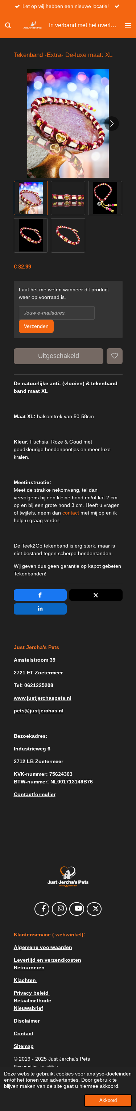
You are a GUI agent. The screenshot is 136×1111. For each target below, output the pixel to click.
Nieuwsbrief (28, 1008)
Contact (23, 1033)
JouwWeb (48, 1066)
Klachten (25, 980)
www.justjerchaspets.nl (42, 698)
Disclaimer (27, 1021)
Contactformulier (34, 794)
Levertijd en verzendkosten (47, 960)
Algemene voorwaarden (43, 947)
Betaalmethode (32, 1000)
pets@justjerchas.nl (38, 710)
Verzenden (36, 326)
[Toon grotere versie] (68, 877)
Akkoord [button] (108, 1100)
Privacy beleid (32, 993)
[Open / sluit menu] (128, 25)
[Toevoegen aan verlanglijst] (115, 356)
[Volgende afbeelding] (111, 123)
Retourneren (29, 967)
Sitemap (24, 1046)
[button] (31, 198)
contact (70, 513)
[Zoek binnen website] (8, 25)
